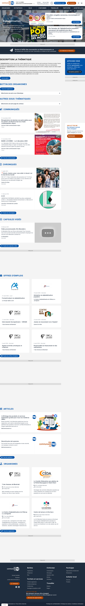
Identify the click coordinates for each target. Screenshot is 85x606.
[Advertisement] (30, 261)
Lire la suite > (5, 78)
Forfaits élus (30, 586)
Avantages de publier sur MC (34, 588)
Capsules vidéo (50, 575)
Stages (48, 588)
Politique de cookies (66, 603)
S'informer (51, 568)
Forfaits (39, 2)
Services (68, 579)
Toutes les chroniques (9, 213)
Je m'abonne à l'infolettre (67, 50)
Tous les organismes (7, 88)
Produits (68, 582)
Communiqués (50, 570)
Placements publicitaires (43, 3)
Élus (30, 8)
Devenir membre (16, 575)
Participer (70, 568)
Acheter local (71, 577)
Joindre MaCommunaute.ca (13, 579)
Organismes (6, 8)
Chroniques (49, 573)
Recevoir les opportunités (71, 136)
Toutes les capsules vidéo (10, 246)
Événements (69, 573)
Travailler (50, 583)
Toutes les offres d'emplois (10, 356)
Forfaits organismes (32, 582)
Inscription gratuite (74, 71)
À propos (17, 577)
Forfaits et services (35, 579)
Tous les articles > (8, 457)
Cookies (4, 604)
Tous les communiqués (9, 158)
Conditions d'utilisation (77, 603)
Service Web (46, 2)
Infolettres (49, 579)
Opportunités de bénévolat (72, 570)
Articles (48, 577)
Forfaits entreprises (32, 584)
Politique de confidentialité (53, 603)
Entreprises (18, 8)
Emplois (48, 586)
